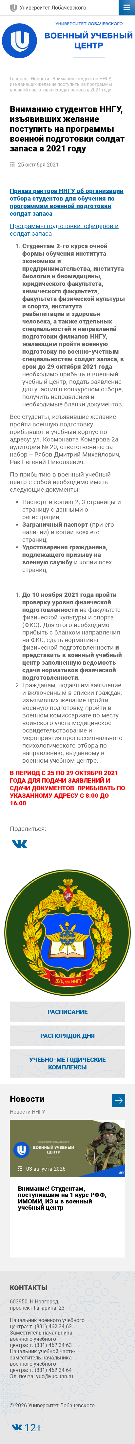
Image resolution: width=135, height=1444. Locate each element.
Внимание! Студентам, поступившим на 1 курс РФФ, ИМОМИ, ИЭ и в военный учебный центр (62, 1198)
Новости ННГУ (27, 1112)
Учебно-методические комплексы (67, 1063)
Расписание (68, 1012)
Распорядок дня (67, 1036)
